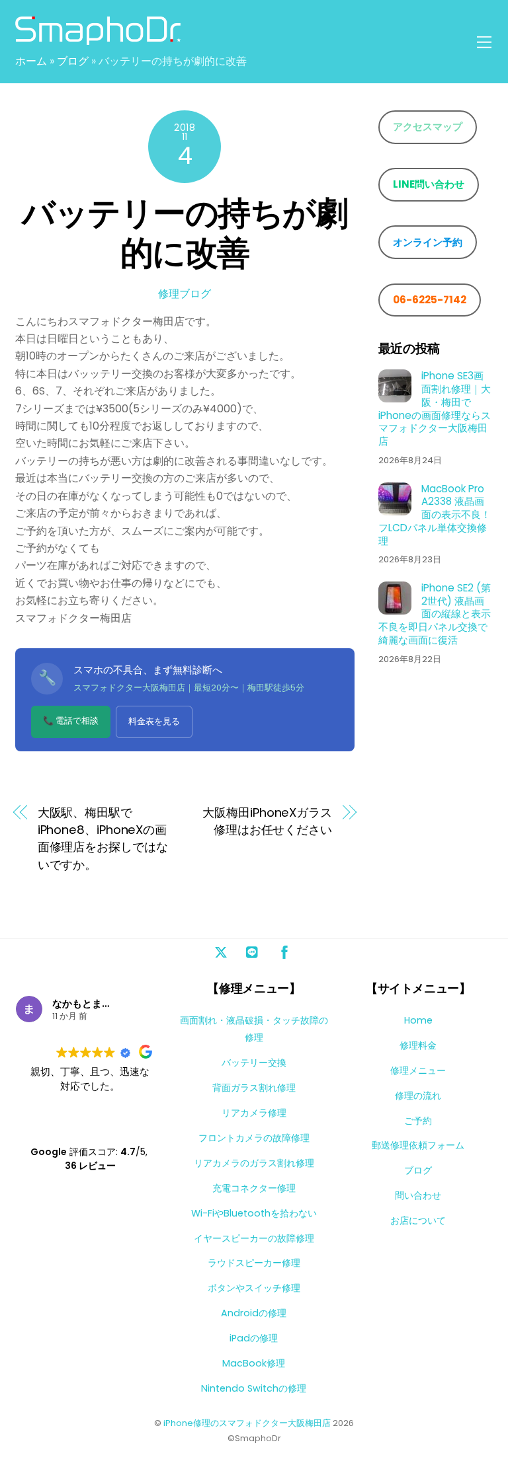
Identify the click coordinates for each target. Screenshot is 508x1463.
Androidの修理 (253, 1313)
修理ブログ (184, 293)
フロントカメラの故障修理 (254, 1137)
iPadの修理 (254, 1338)
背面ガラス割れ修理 (254, 1087)
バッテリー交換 (254, 1062)
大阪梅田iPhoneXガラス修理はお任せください (267, 821)
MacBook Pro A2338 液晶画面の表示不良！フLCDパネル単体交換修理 (434, 515)
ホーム (31, 61)
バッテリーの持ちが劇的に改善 (184, 233)
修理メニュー (418, 1070)
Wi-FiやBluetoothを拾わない (254, 1213)
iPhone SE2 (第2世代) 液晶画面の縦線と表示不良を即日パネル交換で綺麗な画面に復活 (434, 614)
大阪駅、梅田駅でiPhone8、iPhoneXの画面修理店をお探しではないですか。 (103, 838)
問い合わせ (418, 1195)
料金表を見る (154, 721)
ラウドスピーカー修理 (254, 1262)
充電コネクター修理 (254, 1188)
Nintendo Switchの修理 (253, 1388)
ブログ (73, 61)
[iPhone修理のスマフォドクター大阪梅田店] (98, 39)
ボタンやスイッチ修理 (254, 1287)
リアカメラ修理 (254, 1112)
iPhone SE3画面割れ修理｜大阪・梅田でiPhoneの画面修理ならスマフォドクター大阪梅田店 (434, 408)
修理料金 (418, 1045)
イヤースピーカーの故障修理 (254, 1238)
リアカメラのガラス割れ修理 (254, 1163)
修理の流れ (418, 1095)
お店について (418, 1220)
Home (418, 1020)
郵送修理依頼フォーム (418, 1145)
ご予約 (418, 1120)
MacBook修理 (253, 1363)
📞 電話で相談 (71, 720)
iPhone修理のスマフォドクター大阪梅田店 (247, 1423)
